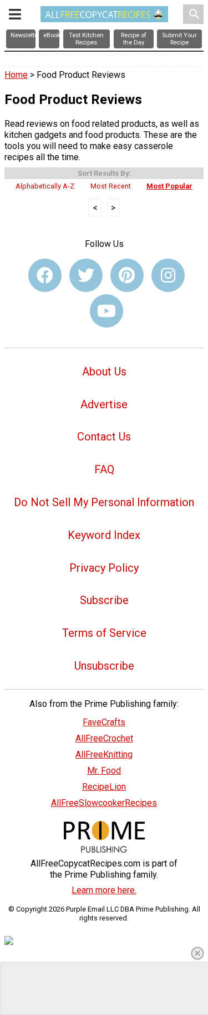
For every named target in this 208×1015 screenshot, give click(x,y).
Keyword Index (104, 535)
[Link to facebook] (45, 275)
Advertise (104, 404)
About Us (104, 371)
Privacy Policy (104, 568)
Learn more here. (104, 890)
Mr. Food (104, 770)
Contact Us (104, 436)
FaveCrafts (104, 722)
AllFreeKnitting (104, 754)
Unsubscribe (104, 665)
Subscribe (104, 600)
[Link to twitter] (86, 275)
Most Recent (110, 186)
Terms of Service (104, 633)
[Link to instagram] (168, 275)
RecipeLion (104, 786)
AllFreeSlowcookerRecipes (104, 803)
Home (16, 75)
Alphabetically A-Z (45, 186)
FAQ (104, 469)
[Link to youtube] (106, 311)
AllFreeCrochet (104, 738)
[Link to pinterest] (127, 275)
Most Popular (169, 186)
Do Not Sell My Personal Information (104, 502)
